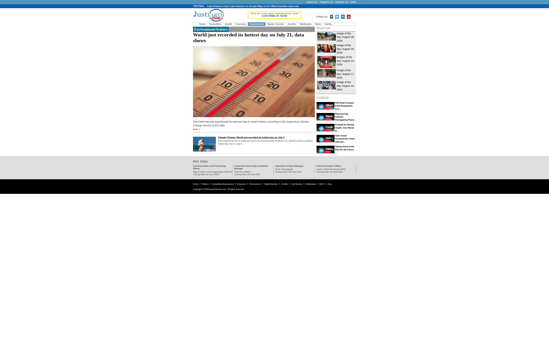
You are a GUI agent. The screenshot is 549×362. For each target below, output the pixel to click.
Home (202, 24)
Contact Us (341, 2)
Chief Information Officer (329, 166)
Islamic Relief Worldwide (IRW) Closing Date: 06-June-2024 (331, 170)
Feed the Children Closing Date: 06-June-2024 (247, 173)
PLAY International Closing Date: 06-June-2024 (288, 170)
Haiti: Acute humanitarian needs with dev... (345, 138)
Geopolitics (215, 24)
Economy (241, 24)
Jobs (353, 2)
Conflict (292, 24)
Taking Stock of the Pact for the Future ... (344, 149)
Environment (257, 24)
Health (228, 24)
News (318, 24)
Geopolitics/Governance (223, 184)
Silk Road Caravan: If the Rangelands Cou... (344, 106)
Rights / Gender (275, 24)
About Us (312, 2)
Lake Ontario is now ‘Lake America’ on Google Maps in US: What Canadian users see (253, 6)
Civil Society (296, 184)
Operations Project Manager (289, 166)
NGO (321, 184)
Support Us (326, 2)
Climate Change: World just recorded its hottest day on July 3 (251, 137)
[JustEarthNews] (208, 15)
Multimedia (305, 24)
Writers (205, 184)
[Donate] (274, 15)
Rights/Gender (271, 184)
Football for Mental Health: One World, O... (344, 127)
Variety (328, 24)
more (195, 129)
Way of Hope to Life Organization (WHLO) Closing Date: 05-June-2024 (212, 173)
